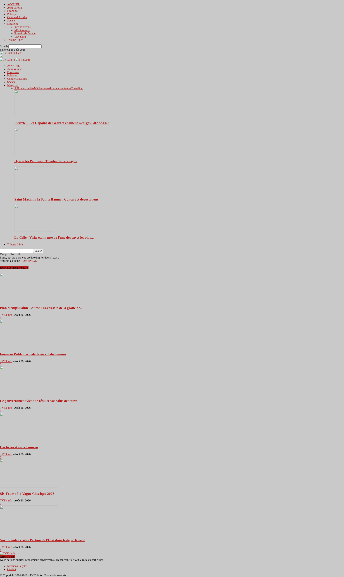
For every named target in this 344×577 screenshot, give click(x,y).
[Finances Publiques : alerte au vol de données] (29, 347)
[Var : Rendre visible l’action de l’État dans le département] (29, 533)
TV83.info (6, 314)
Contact (11, 569)
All (16, 88)
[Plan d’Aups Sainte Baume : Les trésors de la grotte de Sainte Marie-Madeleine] (29, 300)
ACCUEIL (13, 4)
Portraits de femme (24, 33)
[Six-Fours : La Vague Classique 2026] (29, 486)
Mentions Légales (17, 566)
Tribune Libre (15, 39)
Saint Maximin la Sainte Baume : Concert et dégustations (56, 199)
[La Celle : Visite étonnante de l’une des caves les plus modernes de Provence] (33, 230)
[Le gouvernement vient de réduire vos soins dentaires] (29, 393)
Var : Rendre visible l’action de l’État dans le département (42, 540)
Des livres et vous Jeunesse (19, 447)
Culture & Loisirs (17, 17)
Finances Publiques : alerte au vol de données (33, 354)
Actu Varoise (14, 7)
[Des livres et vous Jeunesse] (29, 440)
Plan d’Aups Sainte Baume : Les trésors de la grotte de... (41, 308)
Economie (13, 10)
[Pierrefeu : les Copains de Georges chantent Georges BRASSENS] (33, 115)
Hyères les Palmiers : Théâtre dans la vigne (45, 161)
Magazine (12, 23)
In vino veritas (22, 26)
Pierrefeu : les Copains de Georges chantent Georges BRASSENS (61, 123)
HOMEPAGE (29, 260)
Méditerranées (22, 30)
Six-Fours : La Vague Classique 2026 (27, 494)
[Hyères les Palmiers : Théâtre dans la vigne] (33, 154)
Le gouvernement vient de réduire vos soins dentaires (38, 401)
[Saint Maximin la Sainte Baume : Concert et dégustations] (33, 192)
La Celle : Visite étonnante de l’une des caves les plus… (54, 237)
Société (11, 20)
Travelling (20, 36)
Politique (12, 14)
